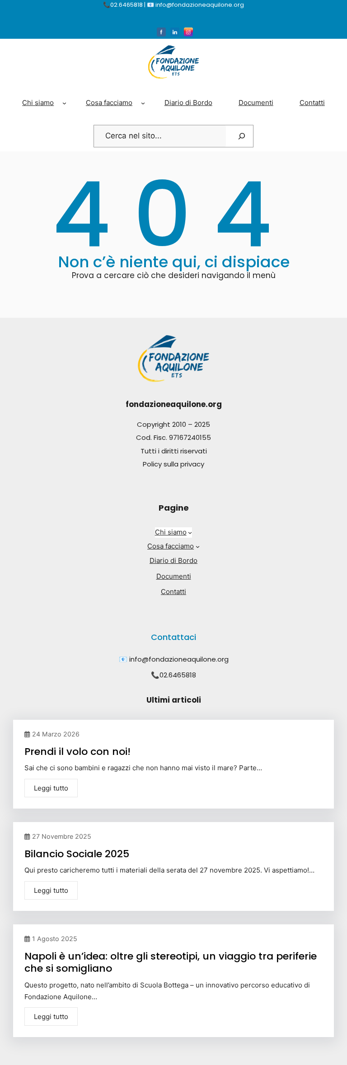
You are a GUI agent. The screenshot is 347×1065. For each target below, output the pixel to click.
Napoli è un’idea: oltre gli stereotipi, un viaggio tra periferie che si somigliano (170, 962)
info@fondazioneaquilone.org (179, 659)
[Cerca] (241, 136)
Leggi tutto (51, 788)
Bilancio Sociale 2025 (76, 854)
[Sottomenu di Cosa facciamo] (143, 103)
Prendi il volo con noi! (77, 752)
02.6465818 (177, 675)
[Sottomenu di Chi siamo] (64, 103)
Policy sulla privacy (173, 464)
